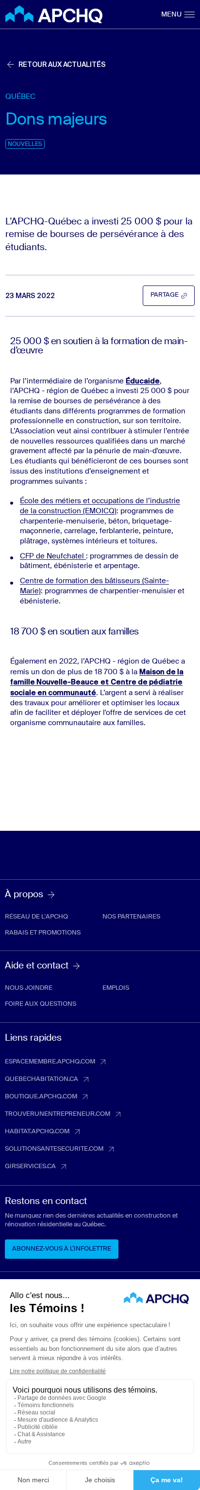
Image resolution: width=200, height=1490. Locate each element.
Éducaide (143, 381)
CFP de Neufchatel (53, 556)
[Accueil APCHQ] (53, 14)
